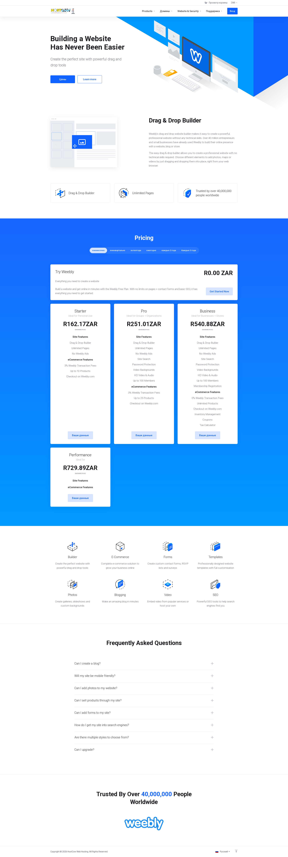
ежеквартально (117, 250)
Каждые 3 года (188, 250)
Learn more (89, 79)
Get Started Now (219, 291)
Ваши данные (80, 435)
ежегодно (151, 250)
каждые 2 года (169, 250)
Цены (62, 79)
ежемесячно (98, 250)
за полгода (135, 250)
